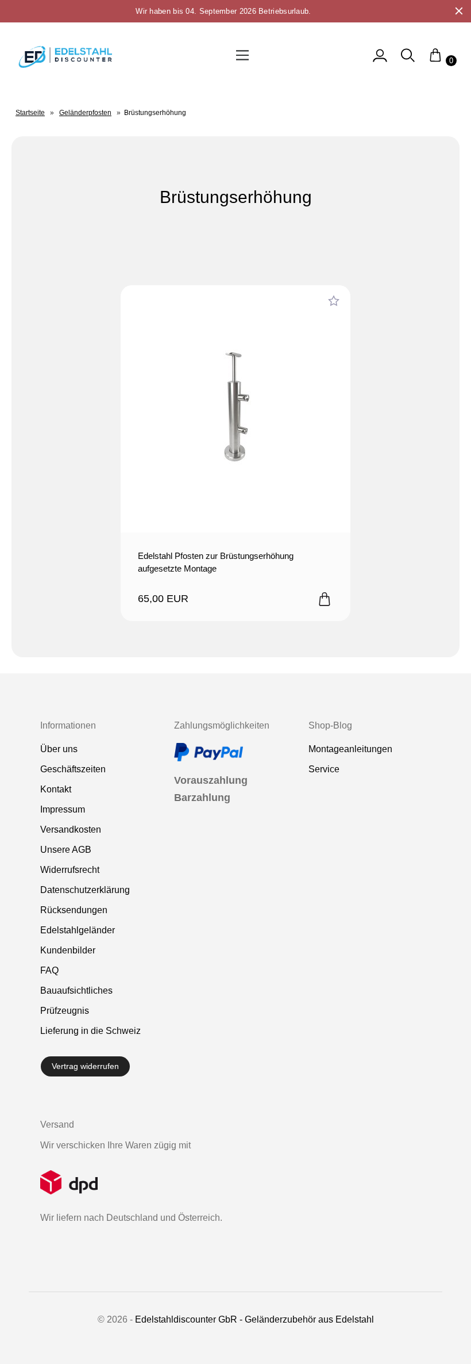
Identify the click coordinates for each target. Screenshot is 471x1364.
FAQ (49, 970)
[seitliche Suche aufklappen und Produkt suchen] (408, 60)
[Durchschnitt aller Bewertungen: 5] (334, 301)
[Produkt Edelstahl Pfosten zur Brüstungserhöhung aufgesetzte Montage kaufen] (324, 600)
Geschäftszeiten (73, 769)
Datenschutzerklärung (85, 890)
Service (323, 769)
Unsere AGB (65, 850)
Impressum (62, 809)
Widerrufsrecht (69, 870)
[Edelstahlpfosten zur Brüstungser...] (235, 409)
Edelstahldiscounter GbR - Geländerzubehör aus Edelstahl (254, 1319)
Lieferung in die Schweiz (90, 1031)
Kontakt (55, 789)
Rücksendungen (73, 910)
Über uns (59, 749)
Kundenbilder (67, 950)
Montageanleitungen (350, 749)
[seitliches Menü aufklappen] (380, 60)
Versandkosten (70, 829)
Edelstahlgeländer (77, 930)
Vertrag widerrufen (85, 1066)
